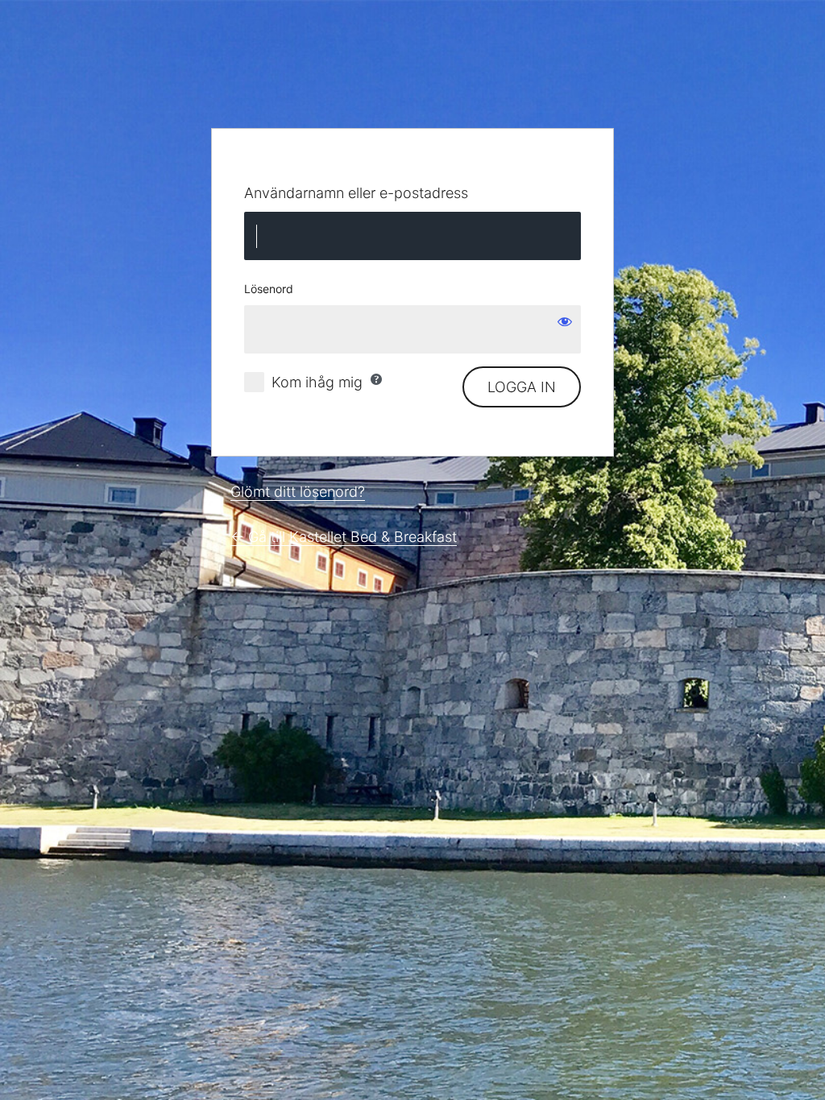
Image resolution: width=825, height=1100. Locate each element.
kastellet (412, 75)
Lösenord (268, 289)
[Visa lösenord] (565, 321)
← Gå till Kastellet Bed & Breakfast (343, 536)
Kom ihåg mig (317, 382)
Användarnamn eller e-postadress (356, 192)
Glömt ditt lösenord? (297, 491)
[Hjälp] (376, 379)
